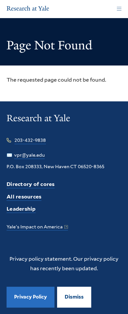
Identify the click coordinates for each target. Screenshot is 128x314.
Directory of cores (31, 184)
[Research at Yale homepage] (38, 122)
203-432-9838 (30, 140)
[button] (74, 297)
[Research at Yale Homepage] (28, 9)
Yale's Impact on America (35, 226)
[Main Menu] (119, 9)
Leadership (21, 209)
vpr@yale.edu (29, 155)
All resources (24, 197)
